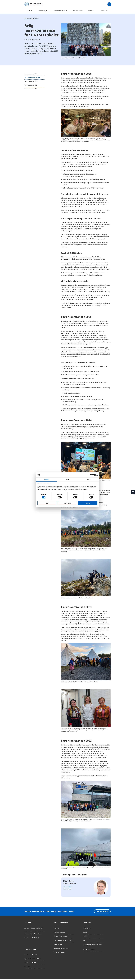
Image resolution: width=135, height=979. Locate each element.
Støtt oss (90, 10)
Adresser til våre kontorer (60, 936)
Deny (47, 503)
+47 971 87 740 (34, 963)
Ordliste (85, 932)
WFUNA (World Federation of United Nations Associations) (92, 945)
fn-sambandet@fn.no (36, 934)
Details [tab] (67, 479)
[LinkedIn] (109, 930)
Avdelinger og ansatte (59, 932)
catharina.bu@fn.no (36, 959)
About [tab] (88, 479)
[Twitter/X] (109, 934)
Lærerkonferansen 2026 (30, 74)
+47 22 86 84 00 (35, 938)
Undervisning (41, 10)
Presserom (27, 967)
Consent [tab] (46, 479)
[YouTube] (109, 938)
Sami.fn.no (85, 936)
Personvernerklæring (59, 952)
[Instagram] (109, 926)
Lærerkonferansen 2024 (30, 81)
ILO (84, 940)
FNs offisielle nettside (88, 950)
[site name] (34, 4)
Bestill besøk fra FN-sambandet (62, 940)
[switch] (60, 497)
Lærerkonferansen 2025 (33, 77)
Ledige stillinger (58, 944)
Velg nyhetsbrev (102, 911)
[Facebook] (109, 923)
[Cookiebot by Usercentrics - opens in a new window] (91, 475)
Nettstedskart (86, 928)
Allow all (88, 503)
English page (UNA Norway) (61, 948)
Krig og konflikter (77, 10)
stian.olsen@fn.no (68, 887)
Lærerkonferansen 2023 (30, 85)
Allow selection (67, 503)
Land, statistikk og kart (59, 10)
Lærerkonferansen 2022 (30, 89)
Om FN (28, 10)
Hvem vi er (104, 10)
